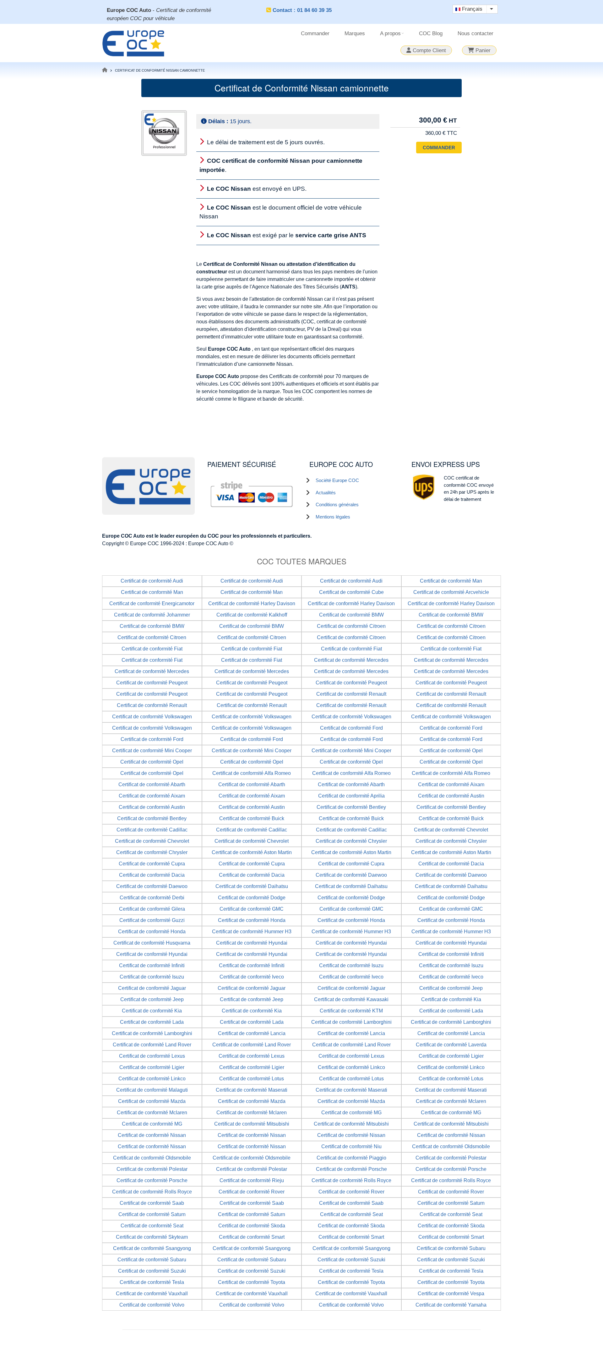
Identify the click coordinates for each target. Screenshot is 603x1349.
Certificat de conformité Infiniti (451, 954)
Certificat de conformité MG (351, 1112)
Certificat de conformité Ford (351, 728)
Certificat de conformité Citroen (351, 626)
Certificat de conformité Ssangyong (152, 1248)
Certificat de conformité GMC (252, 909)
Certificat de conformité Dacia (451, 863)
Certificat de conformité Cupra (152, 863)
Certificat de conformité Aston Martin (252, 852)
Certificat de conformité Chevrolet (451, 829)
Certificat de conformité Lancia (251, 1033)
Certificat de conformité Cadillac (152, 829)
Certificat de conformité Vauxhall (152, 1293)
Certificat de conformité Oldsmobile (451, 1146)
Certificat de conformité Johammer (152, 614)
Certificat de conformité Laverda (451, 1044)
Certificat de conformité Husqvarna (151, 943)
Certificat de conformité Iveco (252, 976)
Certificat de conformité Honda (251, 920)
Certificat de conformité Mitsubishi (251, 1124)
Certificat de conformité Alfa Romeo (251, 773)
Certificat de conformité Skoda (251, 1225)
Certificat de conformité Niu (351, 1146)
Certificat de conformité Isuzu (351, 965)
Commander (315, 33)
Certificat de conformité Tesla (351, 1271)
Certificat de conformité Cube (351, 592)
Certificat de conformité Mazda (152, 1101)
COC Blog (431, 33)
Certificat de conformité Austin (451, 795)
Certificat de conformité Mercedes (351, 660)
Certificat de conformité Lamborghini (351, 1022)
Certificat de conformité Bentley (351, 807)
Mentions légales (333, 516)
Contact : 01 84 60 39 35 (302, 10)
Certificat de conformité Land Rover (152, 1044)
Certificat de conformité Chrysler (351, 841)
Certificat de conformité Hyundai (251, 943)
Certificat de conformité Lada (451, 1010)
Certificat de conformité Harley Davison (251, 603)
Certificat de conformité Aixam (451, 784)
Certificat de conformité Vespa (451, 1293)
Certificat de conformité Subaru (451, 1248)
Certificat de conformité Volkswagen (152, 716)
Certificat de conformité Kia (451, 999)
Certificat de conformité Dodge (251, 897)
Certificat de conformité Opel (451, 750)
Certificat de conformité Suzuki (351, 1259)
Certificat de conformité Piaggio (351, 1157)
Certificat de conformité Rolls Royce (351, 1180)
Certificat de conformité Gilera (152, 909)
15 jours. (230, 121)
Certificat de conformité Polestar (451, 1157)
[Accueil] (133, 42)
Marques (355, 33)
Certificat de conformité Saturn (451, 1203)
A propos (392, 35)
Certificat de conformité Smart (252, 1237)
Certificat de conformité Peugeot (151, 682)
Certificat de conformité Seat (351, 1214)
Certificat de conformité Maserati (251, 1090)
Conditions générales (337, 504)
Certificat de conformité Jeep (451, 988)
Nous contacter (475, 33)
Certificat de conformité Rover (252, 1191)
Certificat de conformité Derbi (152, 897)
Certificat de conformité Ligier (451, 1056)
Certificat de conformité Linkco (351, 1067)
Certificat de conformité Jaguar (152, 988)
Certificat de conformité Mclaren (451, 1101)
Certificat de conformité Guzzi (152, 920)
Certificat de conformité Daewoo (351, 875)
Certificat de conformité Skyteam (152, 1237)
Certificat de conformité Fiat (152, 648)
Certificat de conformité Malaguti (152, 1090)
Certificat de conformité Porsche (351, 1169)
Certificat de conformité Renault (351, 694)
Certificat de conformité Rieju (252, 1180)
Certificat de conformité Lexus (152, 1056)
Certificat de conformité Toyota (251, 1282)
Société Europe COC (337, 480)
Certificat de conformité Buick (251, 818)
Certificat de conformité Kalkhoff (251, 614)
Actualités (326, 492)
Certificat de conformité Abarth (151, 784)
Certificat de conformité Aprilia (351, 795)
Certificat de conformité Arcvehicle (451, 592)
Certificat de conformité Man (451, 581)
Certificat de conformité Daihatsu (251, 886)
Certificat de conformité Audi (152, 581)
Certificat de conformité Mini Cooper (152, 750)
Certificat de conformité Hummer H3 (251, 931)
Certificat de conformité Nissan (152, 1135)
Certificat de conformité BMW (351, 614)
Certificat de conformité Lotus (251, 1078)
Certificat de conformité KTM (351, 1010)
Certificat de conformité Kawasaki (351, 999)
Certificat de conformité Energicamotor (151, 603)
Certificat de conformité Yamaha (451, 1305)
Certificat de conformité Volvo (151, 1305)
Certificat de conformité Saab (152, 1203)
